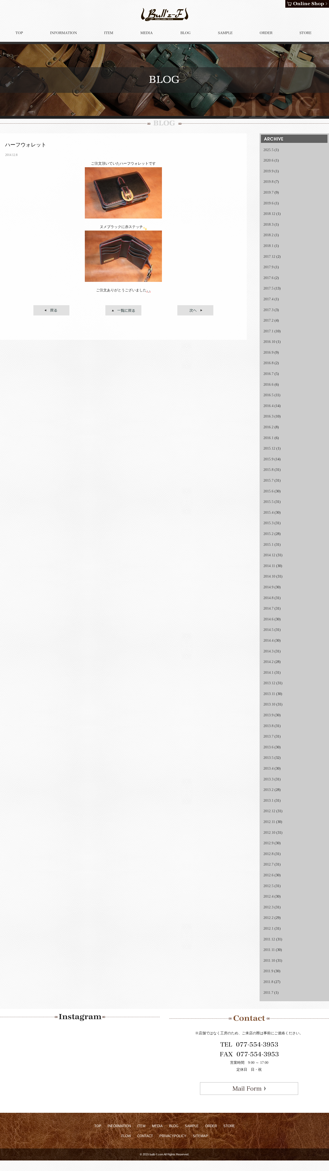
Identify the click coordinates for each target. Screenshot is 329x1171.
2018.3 (268, 224)
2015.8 (268, 470)
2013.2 (268, 790)
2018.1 (268, 246)
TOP (97, 1126)
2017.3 (268, 310)
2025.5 (268, 150)
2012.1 (268, 928)
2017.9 (268, 267)
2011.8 (268, 982)
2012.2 (268, 918)
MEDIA (157, 1126)
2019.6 (268, 203)
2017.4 (268, 299)
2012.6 (268, 875)
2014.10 (269, 576)
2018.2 (268, 235)
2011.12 (269, 939)
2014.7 (268, 608)
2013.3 (268, 779)
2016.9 (268, 352)
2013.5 (268, 758)
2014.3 (268, 651)
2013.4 (268, 768)
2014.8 (268, 598)
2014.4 (268, 640)
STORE (229, 1126)
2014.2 (268, 662)
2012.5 (268, 886)
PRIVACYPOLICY (172, 1136)
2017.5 (268, 288)
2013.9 (268, 715)
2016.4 (268, 406)
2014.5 (268, 630)
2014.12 (269, 555)
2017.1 (268, 331)
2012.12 (269, 811)
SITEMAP (200, 1136)
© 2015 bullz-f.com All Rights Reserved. (164, 1154)
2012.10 (269, 833)
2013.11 (269, 694)
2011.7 (268, 993)
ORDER (211, 1126)
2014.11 (269, 566)
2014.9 (268, 587)
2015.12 (269, 448)
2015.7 (268, 480)
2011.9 (268, 971)
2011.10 (269, 960)
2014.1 (268, 672)
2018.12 (269, 214)
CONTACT (145, 1136)
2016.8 (268, 363)
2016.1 (268, 438)
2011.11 (269, 950)
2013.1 (268, 800)
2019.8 (268, 182)
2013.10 (269, 704)
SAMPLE (192, 1126)
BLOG (173, 1126)
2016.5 (268, 395)
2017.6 (268, 278)
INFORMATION (119, 1126)
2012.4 (268, 896)
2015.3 (268, 523)
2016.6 (268, 384)
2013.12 (269, 683)
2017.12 (269, 257)
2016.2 (268, 427)
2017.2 (268, 320)
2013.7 (268, 736)
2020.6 (268, 160)
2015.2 (268, 534)
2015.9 (268, 459)
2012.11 (269, 822)
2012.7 (268, 864)
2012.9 (268, 843)
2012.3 (268, 907)
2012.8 (268, 854)
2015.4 (268, 512)
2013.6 (268, 747)
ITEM (141, 1126)
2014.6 (268, 619)
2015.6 (268, 491)
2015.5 (268, 502)
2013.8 (268, 726)
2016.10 (269, 342)
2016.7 (268, 374)
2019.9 (268, 171)
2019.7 (268, 192)
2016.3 (268, 416)
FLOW (126, 1136)
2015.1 (268, 545)
